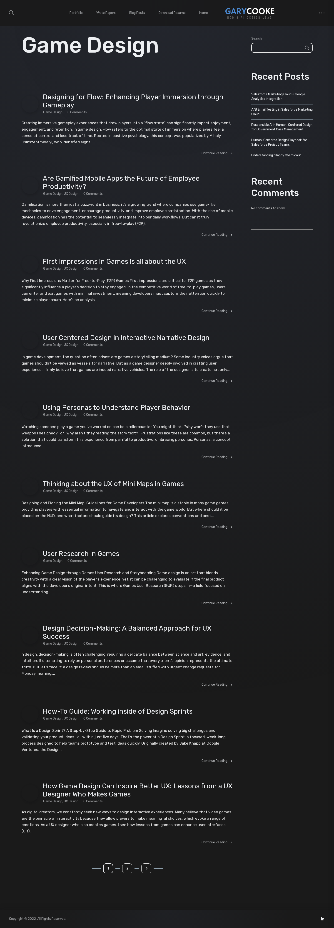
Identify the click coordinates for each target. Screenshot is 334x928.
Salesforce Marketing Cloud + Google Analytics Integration (278, 96)
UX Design (71, 194)
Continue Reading (214, 153)
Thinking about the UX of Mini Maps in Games (113, 484)
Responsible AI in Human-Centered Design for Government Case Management (281, 127)
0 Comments (77, 112)
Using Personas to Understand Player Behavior (116, 407)
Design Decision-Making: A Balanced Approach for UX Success (127, 632)
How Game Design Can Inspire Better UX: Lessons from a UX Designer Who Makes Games (137, 790)
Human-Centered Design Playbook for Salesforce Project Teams (279, 142)
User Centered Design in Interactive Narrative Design (126, 338)
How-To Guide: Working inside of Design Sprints (117, 711)
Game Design (52, 112)
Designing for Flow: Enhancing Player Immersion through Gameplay (133, 101)
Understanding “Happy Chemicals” (276, 155)
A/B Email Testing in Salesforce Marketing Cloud (282, 112)
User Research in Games (81, 554)
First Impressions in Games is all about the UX (114, 261)
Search (256, 39)
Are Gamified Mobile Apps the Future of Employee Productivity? (121, 182)
